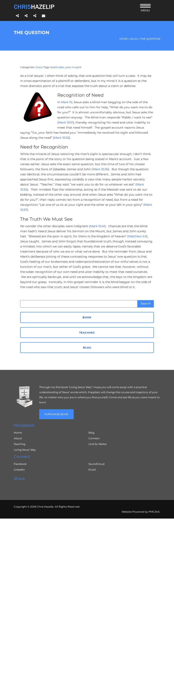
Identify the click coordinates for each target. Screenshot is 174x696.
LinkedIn (19, 469)
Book (87, 317)
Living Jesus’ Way (25, 449)
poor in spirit (73, 67)
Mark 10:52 (61, 138)
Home (123, 38)
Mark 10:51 (65, 122)
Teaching (87, 332)
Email (92, 469)
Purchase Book (56, 414)
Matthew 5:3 (137, 236)
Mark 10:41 (97, 226)
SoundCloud (96, 463)
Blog (134, 38)
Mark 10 (66, 102)
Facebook (20, 463)
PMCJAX (154, 511)
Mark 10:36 (100, 169)
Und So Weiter (97, 444)
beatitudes (57, 67)
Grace (39, 67)
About (18, 438)
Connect (94, 438)
